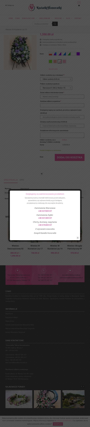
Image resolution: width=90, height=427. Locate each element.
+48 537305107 (45, 211)
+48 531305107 (45, 218)
